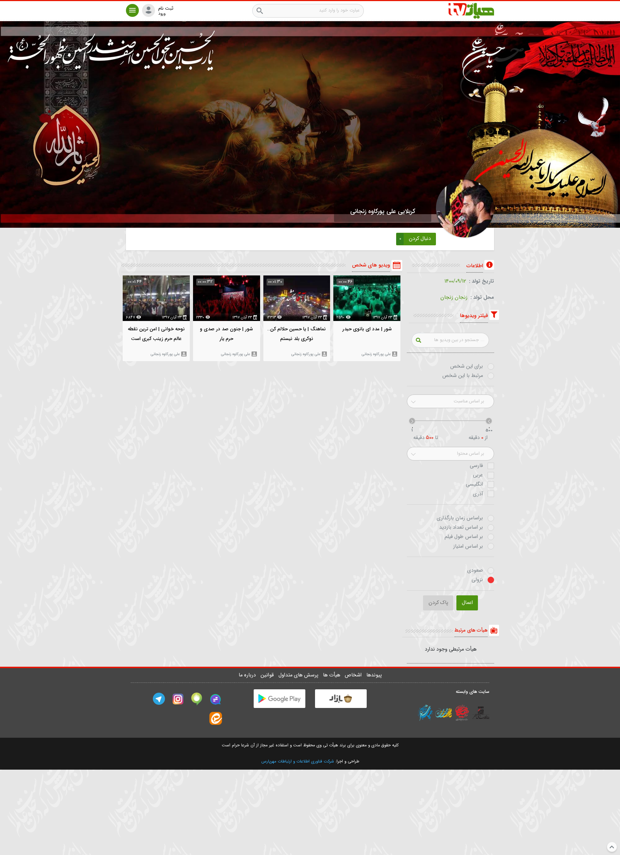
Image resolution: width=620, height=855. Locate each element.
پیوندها (374, 675)
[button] (132, 10)
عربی (478, 475)
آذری (478, 494)
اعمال (467, 603)
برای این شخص (466, 366)
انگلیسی (474, 484)
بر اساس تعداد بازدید (461, 528)
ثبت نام (165, 8)
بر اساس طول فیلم (464, 537)
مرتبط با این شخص (462, 376)
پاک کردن (438, 603)
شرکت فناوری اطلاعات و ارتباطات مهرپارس (297, 761)
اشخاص (354, 675)
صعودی (475, 571)
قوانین (267, 675)
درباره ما (248, 675)
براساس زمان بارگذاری (460, 518)
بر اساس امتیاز (468, 547)
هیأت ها (332, 675)
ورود (161, 13)
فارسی (476, 466)
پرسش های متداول (299, 675)
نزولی (477, 580)
